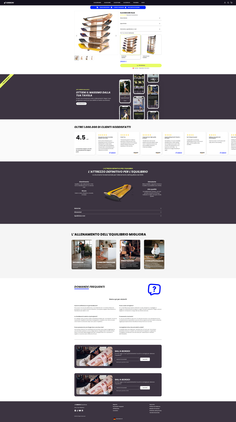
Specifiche (123, 23)
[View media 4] (92, 58)
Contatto (115, 410)
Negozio (115, 404)
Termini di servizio (155, 412)
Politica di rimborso (155, 406)
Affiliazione (116, 408)
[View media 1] (76, 58)
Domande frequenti (118, 406)
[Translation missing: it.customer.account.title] (225, 2)
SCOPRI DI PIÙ (80, 103)
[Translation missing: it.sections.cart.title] (231, 2)
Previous (76, 35)
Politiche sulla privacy (156, 410)
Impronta (152, 404)
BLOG (143, 2)
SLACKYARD (117, 2)
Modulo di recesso (155, 408)
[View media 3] (87, 58)
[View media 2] (82, 58)
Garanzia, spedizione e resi (128, 29)
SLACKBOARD (97, 2)
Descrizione (123, 18)
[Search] (228, 2)
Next (116, 35)
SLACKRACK (126, 2)
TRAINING (135, 2)
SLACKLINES (107, 2)
